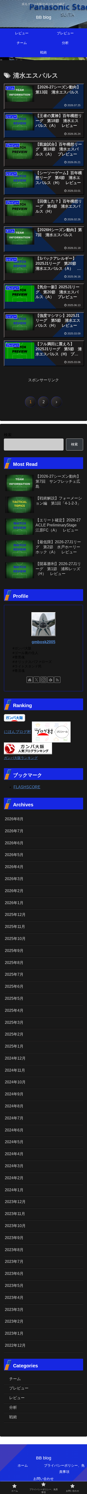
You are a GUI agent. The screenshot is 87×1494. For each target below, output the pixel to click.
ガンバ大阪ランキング (21, 758)
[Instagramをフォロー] (43, 680)
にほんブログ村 (17, 732)
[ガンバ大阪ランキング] (28, 748)
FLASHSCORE (27, 787)
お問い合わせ (43, 1479)
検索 (8, 435)
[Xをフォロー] (36, 680)
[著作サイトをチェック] (30, 680)
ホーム (23, 1465)
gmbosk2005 (43, 642)
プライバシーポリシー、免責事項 (64, 1468)
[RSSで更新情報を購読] (57, 680)
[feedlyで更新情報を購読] (50, 680)
